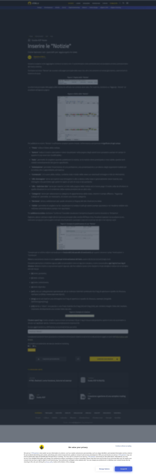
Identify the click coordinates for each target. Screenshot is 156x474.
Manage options (104, 469)
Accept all (123, 469)
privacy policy (49, 462)
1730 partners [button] (35, 453)
